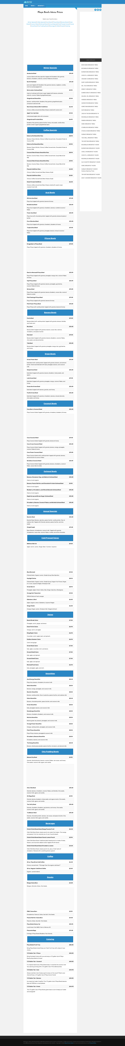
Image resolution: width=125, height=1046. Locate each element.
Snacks (62, 26)
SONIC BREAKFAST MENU (88, 124)
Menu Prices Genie (69, 1043)
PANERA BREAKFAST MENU (88, 120)
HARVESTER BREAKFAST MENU (89, 103)
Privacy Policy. (92, 1043)
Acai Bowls (49, 22)
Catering (67, 26)
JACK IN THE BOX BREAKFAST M (90, 113)
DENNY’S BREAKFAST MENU (88, 89)
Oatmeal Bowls (44, 24)
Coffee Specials (41, 22)
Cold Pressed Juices (63, 24)
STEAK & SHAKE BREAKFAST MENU (90, 131)
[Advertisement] (50, 45)
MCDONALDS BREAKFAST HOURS (90, 158)
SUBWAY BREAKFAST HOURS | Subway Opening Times (89, 170)
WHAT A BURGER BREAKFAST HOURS (91, 178)
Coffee (58, 26)
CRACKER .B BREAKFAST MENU (89, 79)
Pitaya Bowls (56, 22)
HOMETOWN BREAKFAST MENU (89, 106)
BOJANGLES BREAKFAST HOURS (90, 144)
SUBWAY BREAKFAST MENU (88, 134)
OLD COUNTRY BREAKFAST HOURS (90, 162)
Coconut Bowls (35, 24)
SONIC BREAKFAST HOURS (88, 165)
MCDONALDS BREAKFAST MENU (90, 117)
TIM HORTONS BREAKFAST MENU (90, 141)
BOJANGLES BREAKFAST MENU (89, 68)
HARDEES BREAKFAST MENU (89, 99)
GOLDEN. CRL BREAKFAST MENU (90, 96)
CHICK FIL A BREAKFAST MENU (89, 75)
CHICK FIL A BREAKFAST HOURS (90, 155)
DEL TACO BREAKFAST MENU (89, 85)
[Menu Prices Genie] (27, 2)
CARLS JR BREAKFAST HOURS (89, 151)
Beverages (52, 26)
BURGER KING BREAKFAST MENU (90, 72)
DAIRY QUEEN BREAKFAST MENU (90, 82)
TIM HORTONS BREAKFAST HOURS (90, 174)
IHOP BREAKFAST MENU (87, 110)
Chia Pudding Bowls (43, 26)
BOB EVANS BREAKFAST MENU (89, 65)
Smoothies (34, 26)
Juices (72, 24)
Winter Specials (32, 22)
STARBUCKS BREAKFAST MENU (89, 127)
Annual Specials (53, 24)
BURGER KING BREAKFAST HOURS (90, 148)
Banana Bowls (65, 22)
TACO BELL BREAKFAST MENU (89, 137)
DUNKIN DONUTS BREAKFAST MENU (91, 92)
